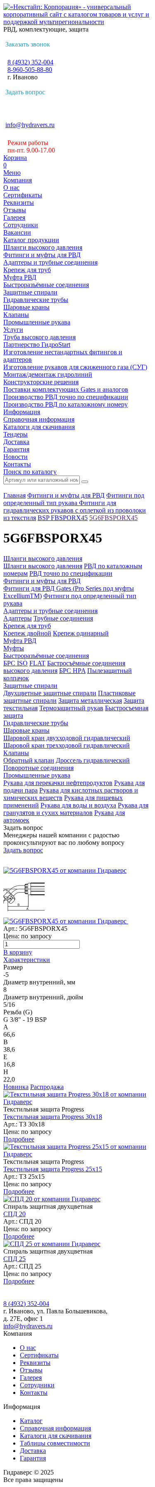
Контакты (17, 464)
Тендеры (15, 434)
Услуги (13, 329)
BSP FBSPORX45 (63, 517)
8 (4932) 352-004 (30, 62)
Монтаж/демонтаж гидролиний (47, 374)
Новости (15, 456)
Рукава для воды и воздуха (78, 805)
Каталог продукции (31, 239)
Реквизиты (18, 202)
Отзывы (14, 209)
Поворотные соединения (38, 767)
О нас (11, 187)
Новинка (16, 1086)
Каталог (31, 1420)
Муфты (13, 648)
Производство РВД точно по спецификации (65, 396)
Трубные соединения (63, 618)
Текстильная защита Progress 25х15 (52, 1169)
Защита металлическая (90, 700)
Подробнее (18, 1139)
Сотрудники (20, 224)
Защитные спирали (30, 292)
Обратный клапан (28, 760)
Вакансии (17, 232)
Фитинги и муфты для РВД (42, 254)
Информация (21, 411)
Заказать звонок (27, 44)
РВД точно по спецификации (70, 573)
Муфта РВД (19, 277)
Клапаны (16, 314)
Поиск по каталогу (30, 471)
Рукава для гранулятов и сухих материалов (75, 809)
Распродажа (47, 1086)
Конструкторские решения (41, 381)
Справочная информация (38, 419)
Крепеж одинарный (81, 633)
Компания (17, 180)
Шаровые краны (26, 307)
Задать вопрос (25, 92)
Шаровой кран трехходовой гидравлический (66, 745)
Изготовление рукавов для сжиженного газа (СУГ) (75, 367)
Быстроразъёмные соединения (46, 284)
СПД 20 (14, 1213)
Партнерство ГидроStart (36, 344)
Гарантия (16, 449)
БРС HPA (72, 670)
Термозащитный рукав (71, 708)
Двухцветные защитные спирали (49, 693)
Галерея (14, 217)
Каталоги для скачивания (39, 426)
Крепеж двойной (27, 633)
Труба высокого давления (39, 337)
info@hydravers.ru (30, 124)
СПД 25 (14, 1258)
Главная (14, 495)
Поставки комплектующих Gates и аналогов (65, 389)
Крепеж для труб (27, 269)
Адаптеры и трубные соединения (50, 262)
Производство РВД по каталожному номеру (65, 404)
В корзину (17, 952)
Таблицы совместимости (55, 1443)
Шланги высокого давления (42, 247)
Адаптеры (17, 618)
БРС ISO (15, 663)
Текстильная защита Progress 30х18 (52, 1116)
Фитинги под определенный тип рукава (73, 499)
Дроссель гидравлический (93, 760)
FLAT (37, 663)
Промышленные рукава (36, 322)
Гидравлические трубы (35, 299)
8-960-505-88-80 (29, 69)
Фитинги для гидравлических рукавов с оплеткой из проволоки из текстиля (74, 510)
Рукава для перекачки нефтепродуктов (57, 782)
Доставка (16, 441)
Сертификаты (22, 195)
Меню (12, 172)
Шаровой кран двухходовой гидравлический (66, 737)
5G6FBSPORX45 (113, 517)
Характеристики (26, 959)
